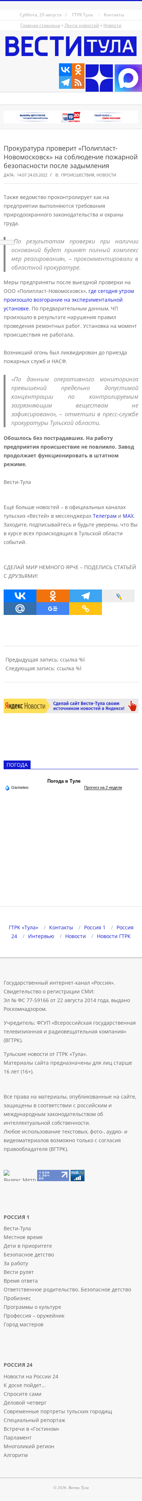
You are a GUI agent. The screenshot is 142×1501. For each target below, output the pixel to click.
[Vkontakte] (65, 69)
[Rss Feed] (78, 82)
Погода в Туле (63, 781)
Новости (112, 25)
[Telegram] (65, 82)
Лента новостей (81, 25)
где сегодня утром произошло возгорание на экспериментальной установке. (69, 299)
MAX (128, 515)
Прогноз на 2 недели (103, 787)
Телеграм (105, 515)
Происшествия (77, 175)
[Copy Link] (85, 608)
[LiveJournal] (118, 595)
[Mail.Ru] (20, 608)
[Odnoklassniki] (78, 69)
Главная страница (40, 25)
